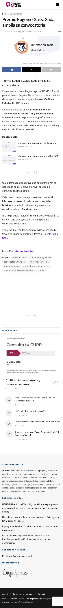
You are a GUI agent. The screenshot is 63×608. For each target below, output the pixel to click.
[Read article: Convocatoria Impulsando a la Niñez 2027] (9, 159)
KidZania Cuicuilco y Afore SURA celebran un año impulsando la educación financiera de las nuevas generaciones (26, 539)
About (5, 594)
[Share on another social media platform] (51, 69)
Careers (29, 594)
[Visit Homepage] (13, 5)
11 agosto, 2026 (26, 147)
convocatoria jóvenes (40, 257)
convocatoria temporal (15, 262)
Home (4, 14)
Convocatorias (16, 14)
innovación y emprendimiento (18, 271)
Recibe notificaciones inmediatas (18, 556)
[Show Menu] (57, 4)
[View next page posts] (34, 173)
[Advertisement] (31, 293)
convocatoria (19, 257)
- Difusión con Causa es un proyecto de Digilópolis (30, 599)
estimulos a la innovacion (36, 266)
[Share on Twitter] (31, 69)
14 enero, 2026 (8, 31)
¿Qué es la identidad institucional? (29, 411)
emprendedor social (39, 262)
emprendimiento (12, 266)
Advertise (17, 594)
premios (40, 271)
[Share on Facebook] (11, 69)
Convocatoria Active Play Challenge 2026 (37, 143)
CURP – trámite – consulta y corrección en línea (23, 382)
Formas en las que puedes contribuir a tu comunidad (37, 421)
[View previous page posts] (28, 173)
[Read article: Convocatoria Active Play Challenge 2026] (9, 147)
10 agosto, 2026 (26, 160)
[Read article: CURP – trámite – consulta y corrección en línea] (33, 356)
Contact (41, 594)
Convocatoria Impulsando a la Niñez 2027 (38, 156)
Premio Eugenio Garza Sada (21, 251)
